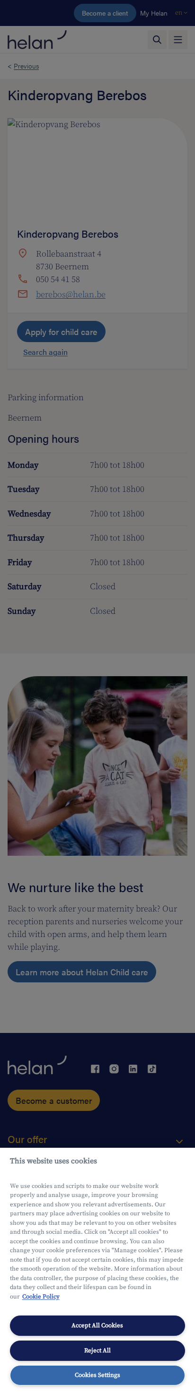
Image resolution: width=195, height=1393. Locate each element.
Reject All (97, 1350)
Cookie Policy (41, 1296)
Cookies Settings (97, 1375)
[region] (97, 1270)
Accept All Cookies (97, 1325)
